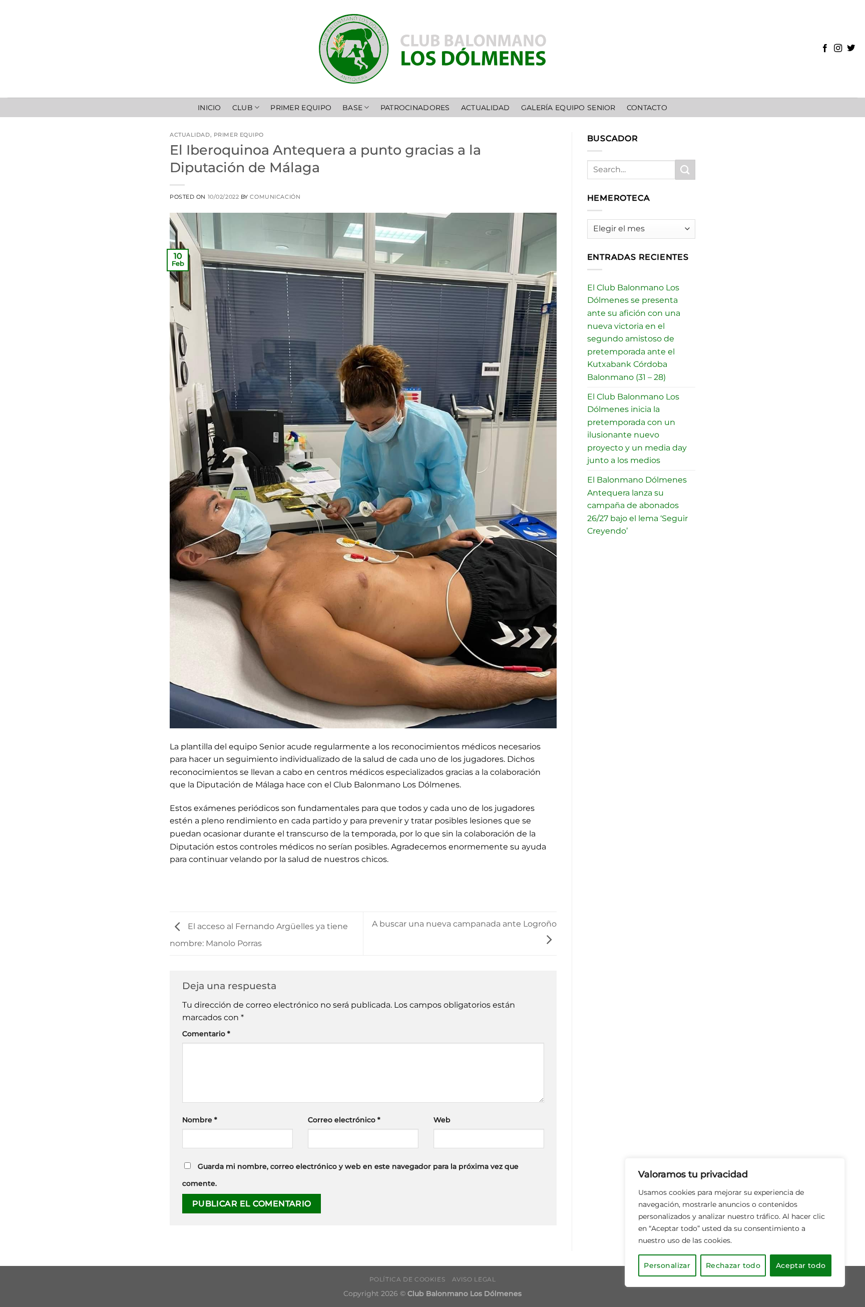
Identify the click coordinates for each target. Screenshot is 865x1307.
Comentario (206, 1033)
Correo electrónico (344, 1119)
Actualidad (190, 134)
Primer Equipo (300, 107)
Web (442, 1119)
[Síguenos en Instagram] (838, 48)
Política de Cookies (407, 1279)
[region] (735, 1222)
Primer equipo (239, 134)
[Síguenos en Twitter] (851, 48)
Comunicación (275, 196)
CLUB (242, 107)
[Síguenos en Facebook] (825, 48)
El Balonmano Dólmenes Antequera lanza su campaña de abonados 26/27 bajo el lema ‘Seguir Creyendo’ (637, 505)
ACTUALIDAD (485, 107)
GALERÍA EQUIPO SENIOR (568, 107)
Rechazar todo (733, 1265)
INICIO (209, 107)
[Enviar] (685, 169)
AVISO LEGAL (474, 1279)
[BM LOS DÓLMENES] (432, 49)
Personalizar (667, 1265)
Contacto (647, 107)
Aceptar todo (801, 1265)
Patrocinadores (415, 107)
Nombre (199, 1119)
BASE (352, 107)
